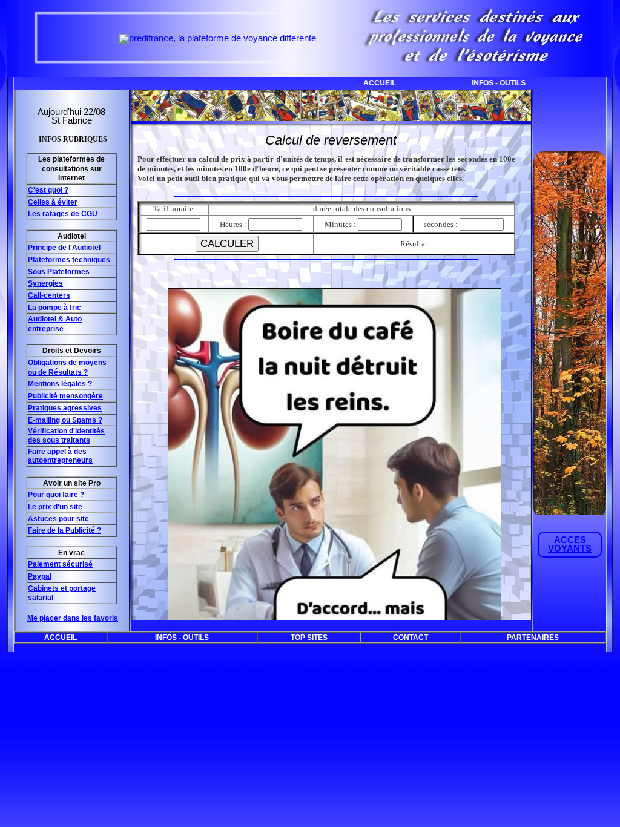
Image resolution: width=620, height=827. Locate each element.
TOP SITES (584, 83)
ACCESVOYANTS (570, 544)
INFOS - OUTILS (459, 83)
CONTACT (410, 637)
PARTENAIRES (533, 637)
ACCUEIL (340, 83)
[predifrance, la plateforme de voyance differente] (217, 38)
